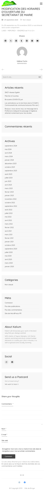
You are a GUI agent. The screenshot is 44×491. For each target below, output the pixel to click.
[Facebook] (5, 41)
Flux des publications (12, 306)
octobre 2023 (10, 167)
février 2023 (9, 192)
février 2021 (9, 238)
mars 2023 (9, 188)
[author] (22, 52)
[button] (41, 3)
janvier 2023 (9, 195)
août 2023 (8, 174)
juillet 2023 (8, 178)
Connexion (9, 303)
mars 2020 (9, 263)
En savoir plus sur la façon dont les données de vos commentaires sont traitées (21, 465)
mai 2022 (8, 217)
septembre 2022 (11, 206)
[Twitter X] (11, 41)
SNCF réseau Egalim (12, 92)
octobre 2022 (10, 203)
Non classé (27, 20)
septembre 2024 (11, 146)
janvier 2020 (9, 266)
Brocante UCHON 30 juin (14, 99)
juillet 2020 (9, 252)
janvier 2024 (9, 160)
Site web (5, 440)
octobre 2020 (10, 245)
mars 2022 (9, 224)
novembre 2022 (10, 199)
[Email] (37, 41)
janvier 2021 (9, 242)
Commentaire (7, 404)
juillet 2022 (8, 213)
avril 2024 (8, 153)
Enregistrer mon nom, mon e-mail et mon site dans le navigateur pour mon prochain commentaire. (21, 450)
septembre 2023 (11, 171)
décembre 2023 (10, 163)
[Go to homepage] (10, 3)
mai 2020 (8, 256)
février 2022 (9, 227)
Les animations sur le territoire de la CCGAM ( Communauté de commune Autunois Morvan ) (22, 104)
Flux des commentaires (13, 310)
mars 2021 (8, 235)
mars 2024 (9, 156)
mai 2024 (8, 149)
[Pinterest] (27, 41)
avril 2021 (8, 231)
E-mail (4, 435)
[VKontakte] (32, 41)
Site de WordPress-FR (13, 313)
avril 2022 (8, 220)
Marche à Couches (12, 96)
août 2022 (8, 210)
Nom (4, 429)
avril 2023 (8, 185)
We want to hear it (11, 384)
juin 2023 (8, 181)
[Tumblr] (21, 41)
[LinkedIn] (16, 41)
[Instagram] (6, 362)
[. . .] (22, 476)
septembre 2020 (11, 249)
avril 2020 (8, 259)
